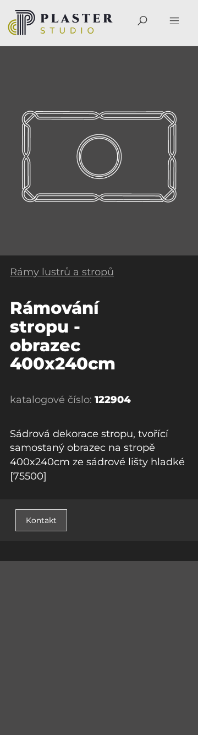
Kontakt (41, 520)
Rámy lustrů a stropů (62, 272)
